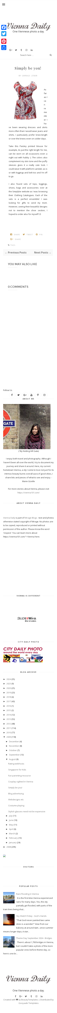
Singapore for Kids (17, 769)
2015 (8, 710)
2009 (8, 736)
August (12, 759)
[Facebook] (4, 27)
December (14, 741)
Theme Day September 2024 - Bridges (34, 938)
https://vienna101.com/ (28, 492)
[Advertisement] (30, 383)
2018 (8, 697)
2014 (8, 714)
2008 (8, 846)
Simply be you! (15, 787)
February (13, 837)
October (13, 750)
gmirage (25, 75)
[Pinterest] (4, 41)
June (11, 820)
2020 (8, 688)
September (14, 754)
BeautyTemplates (29, 999)
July (10, 815)
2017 (8, 701)
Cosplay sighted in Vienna (20, 781)
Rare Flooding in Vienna (27, 893)
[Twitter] (4, 34)
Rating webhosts (16, 763)
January (12, 842)
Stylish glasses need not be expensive (26, 811)
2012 (8, 723)
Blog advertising (16, 793)
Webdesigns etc (16, 799)
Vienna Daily (9, 517)
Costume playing (16, 805)
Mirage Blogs (31, 517)
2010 (8, 732)
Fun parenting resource (19, 775)
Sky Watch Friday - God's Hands (31, 916)
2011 (8, 728)
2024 (8, 679)
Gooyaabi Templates (29, 1003)
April (11, 829)
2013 (8, 719)
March (12, 833)
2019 (8, 692)
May (11, 824)
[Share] (4, 47)
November (14, 745)
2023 (8, 683)
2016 (8, 705)
